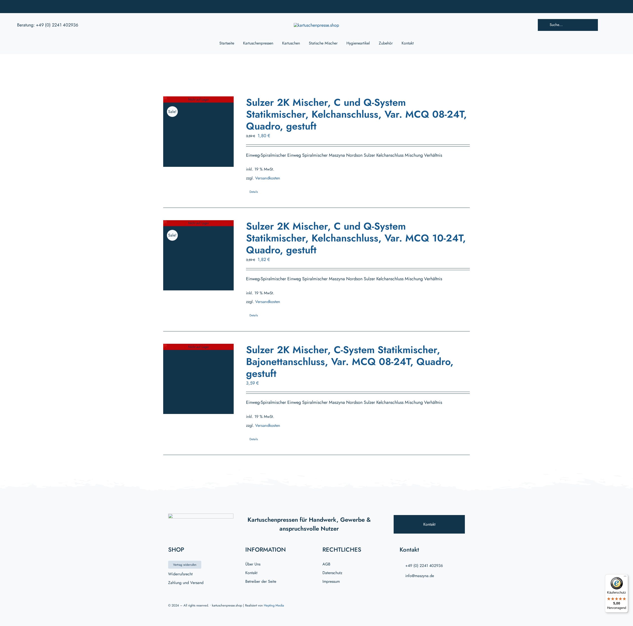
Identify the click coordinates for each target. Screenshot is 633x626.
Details (253, 192)
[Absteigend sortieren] (237, 74)
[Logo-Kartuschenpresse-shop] (316, 25)
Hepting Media (274, 605)
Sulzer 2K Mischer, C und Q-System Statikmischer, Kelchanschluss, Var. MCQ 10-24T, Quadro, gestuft (356, 238)
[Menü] (625, 577)
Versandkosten (267, 178)
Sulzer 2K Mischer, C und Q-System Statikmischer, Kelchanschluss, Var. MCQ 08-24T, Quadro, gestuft (356, 114)
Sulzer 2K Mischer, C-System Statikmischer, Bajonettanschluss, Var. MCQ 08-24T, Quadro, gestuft (349, 362)
